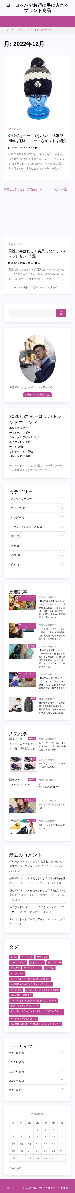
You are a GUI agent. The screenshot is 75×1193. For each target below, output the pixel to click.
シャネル (50, 968)
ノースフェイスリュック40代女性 (42, 989)
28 (29, 1157)
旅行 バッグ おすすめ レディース (52, 827)
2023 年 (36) (16, 1080)
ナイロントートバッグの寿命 (25, 919)
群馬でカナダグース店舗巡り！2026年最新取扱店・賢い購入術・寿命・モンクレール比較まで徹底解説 (52, 708)
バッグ (17, 517)
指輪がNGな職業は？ (21, 995)
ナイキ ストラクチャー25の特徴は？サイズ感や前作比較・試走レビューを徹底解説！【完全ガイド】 (52, 634)
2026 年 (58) (16, 1053)
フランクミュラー (32, 968)
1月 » (20, 1167)
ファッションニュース (26, 526)
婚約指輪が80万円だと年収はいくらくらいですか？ (36, 1024)
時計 (15, 536)
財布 (15, 555)
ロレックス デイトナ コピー (25, 437)
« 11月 (13, 1167)
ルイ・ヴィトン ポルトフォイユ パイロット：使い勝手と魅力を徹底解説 (52, 746)
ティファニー (54, 962)
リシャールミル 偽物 (21, 451)
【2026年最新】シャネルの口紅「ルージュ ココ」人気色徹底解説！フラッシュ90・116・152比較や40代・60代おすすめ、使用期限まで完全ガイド (52, 609)
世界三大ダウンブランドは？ (25, 1006)
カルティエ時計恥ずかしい (24, 1018)
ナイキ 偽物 (16, 446)
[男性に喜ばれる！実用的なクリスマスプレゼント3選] (37, 212)
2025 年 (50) (16, 1062)
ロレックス (26, 957)
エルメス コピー (18, 427)
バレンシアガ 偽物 (19, 456)
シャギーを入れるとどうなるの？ (52, 806)
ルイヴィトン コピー (21, 441)
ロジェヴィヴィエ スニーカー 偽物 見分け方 (52, 765)
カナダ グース (17, 973)
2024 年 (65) (16, 1071)
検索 (61, 312)
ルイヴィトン (36, 962)
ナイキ (14, 957)
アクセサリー (16, 129)
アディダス (42, 957)
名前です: (14, 387)
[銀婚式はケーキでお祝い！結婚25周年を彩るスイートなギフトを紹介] (37, 88)
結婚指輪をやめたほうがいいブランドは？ (31, 984)
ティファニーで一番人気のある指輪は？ (30, 979)
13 (38, 263)
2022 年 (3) (15, 1090)
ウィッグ (17, 508)
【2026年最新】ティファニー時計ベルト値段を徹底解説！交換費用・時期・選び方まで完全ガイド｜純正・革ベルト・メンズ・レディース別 (52, 658)
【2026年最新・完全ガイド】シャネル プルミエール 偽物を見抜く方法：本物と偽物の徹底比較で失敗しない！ (52, 685)
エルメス (15, 968)
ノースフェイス (18, 962)
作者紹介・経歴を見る (37, 394)
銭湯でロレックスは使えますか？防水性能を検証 (37, 878)
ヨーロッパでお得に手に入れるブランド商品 (37, 8)
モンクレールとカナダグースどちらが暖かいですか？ (35, 1012)
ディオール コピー (19, 432)
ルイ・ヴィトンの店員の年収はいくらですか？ (33, 1000)
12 (38, 147)
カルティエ (16, 989)
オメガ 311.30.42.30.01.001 (49, 786)
